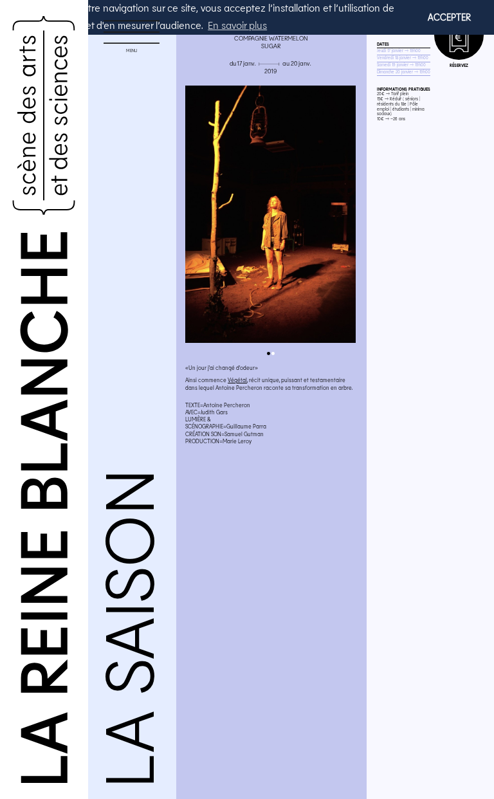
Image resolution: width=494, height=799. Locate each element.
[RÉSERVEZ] (459, 35)
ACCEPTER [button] (449, 17)
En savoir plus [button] (237, 25)
